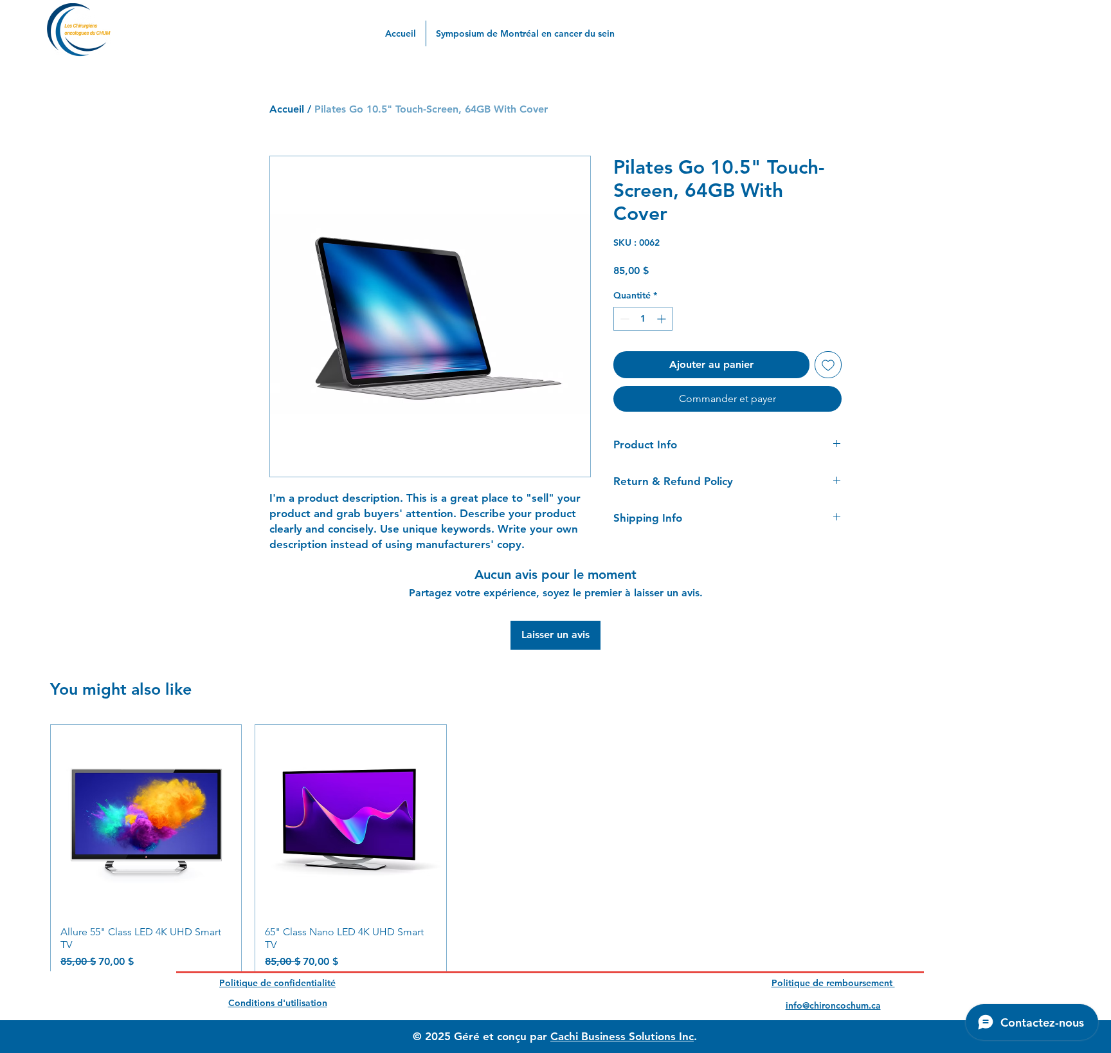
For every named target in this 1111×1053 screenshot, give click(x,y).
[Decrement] (623, 318)
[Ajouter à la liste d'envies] (828, 364)
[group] (555, 852)
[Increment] (663, 318)
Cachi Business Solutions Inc (622, 1036)
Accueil (286, 109)
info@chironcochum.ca (833, 1005)
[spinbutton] (643, 318)
